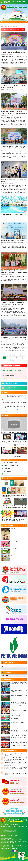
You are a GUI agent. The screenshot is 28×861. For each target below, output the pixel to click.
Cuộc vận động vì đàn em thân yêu (14, 24)
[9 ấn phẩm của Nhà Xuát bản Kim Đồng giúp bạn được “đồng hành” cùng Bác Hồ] (14, 487)
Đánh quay (13, 528)
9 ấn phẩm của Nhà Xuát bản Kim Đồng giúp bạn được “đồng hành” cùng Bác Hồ (14, 496)
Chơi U (12, 555)
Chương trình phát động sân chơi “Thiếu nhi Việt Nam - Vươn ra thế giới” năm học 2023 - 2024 (15, 758)
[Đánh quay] (5, 531)
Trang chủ (4, 24)
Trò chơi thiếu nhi (8, 525)
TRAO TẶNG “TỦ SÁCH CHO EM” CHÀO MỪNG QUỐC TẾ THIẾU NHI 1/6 (13, 86)
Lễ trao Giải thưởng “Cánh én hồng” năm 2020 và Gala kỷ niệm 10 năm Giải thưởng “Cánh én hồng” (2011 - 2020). (7, 520)
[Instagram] (17, 851)
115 (16, 357)
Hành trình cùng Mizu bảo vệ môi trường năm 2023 (13, 432)
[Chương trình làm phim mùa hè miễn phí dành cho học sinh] (14, 169)
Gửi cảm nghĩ (15, 668)
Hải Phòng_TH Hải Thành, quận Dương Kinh (20, 455)
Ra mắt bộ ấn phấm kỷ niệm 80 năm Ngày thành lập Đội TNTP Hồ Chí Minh (7, 507)
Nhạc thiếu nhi (7, 460)
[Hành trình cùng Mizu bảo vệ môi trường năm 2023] (14, 424)
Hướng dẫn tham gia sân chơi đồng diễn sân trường (15, 399)
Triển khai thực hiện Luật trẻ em (10, 373)
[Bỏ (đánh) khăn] (5, 544)
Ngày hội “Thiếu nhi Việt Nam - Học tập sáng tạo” (19, 723)
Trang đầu (6, 355)
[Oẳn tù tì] (5, 537)
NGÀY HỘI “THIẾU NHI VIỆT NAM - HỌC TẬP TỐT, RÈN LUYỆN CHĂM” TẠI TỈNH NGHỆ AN (19, 717)
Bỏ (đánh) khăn (14, 541)
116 (20, 357)
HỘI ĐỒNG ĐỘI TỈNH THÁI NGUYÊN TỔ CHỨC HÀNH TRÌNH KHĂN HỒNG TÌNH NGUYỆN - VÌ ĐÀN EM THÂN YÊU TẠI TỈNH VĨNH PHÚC (13, 303)
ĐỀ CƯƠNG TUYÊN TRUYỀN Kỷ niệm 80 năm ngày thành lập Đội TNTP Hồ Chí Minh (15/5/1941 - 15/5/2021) (15, 768)
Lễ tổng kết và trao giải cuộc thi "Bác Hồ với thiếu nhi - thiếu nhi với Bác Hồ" (20, 519)
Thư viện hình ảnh (8, 478)
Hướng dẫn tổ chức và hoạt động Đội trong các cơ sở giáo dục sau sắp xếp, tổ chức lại (15, 396)
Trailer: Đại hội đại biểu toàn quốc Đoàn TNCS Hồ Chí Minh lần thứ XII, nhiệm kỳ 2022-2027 (20, 443)
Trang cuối (14, 360)
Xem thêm (24, 392)
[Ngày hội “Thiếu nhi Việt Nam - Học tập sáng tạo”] (5, 725)
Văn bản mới (7, 392)
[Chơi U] (5, 557)
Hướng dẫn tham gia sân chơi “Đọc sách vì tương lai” (15, 407)
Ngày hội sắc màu (7, 378)
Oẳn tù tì (12, 535)
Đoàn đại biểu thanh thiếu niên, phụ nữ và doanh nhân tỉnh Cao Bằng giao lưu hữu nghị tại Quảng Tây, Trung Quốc (13, 338)
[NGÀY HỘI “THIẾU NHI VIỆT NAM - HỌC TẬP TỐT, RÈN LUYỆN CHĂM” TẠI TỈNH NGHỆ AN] (5, 718)
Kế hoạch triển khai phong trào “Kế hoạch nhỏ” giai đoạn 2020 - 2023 (15, 753)
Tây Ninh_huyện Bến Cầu (6, 455)
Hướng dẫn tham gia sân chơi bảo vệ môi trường (15, 402)
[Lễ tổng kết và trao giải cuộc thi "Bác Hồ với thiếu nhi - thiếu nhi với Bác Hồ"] (20, 513)
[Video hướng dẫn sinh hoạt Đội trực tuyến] (7, 436)
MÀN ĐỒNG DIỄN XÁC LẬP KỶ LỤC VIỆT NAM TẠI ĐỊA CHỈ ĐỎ (19, 696)
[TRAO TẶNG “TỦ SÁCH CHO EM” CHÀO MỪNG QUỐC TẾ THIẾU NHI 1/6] (14, 75)
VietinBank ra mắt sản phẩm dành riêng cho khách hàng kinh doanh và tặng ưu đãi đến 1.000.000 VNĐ (12, 241)
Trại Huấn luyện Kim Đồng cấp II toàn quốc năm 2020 (20, 506)
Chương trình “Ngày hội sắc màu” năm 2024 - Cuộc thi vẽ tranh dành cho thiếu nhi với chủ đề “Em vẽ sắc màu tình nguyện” (15, 763)
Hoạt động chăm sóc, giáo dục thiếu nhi (9, 26)
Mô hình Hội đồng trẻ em (8, 375)
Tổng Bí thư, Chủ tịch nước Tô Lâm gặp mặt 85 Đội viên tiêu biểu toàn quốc (19, 710)
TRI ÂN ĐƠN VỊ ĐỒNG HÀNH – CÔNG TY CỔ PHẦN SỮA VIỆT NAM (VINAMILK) (19, 690)
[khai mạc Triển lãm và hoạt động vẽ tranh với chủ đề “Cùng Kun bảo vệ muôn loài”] (5, 685)
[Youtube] (15, 851)
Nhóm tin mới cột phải (9, 679)
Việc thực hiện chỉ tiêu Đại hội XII (10, 368)
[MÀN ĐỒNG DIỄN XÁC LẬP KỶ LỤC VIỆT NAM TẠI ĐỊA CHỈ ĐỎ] (5, 698)
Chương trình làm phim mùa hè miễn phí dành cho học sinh (14, 180)
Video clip (6, 415)
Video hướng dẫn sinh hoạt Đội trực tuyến (7, 442)
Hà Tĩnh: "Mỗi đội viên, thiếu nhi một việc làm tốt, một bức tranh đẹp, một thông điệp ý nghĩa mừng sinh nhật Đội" (15, 772)
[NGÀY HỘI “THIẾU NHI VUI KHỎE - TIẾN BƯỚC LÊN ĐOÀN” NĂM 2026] (5, 738)
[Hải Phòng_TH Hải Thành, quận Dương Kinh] (20, 450)
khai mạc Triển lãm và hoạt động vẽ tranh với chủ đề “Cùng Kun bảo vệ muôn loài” (19, 684)
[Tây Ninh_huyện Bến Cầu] (7, 450)
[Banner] (14, 12)
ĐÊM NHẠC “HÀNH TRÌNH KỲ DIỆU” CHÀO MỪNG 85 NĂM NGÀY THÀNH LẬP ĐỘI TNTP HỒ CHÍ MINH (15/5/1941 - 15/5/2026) (19, 730)
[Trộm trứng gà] (5, 551)
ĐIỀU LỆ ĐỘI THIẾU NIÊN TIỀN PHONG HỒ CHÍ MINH (15, 411)
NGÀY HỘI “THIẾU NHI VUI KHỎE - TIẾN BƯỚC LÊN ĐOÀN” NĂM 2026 (19, 736)
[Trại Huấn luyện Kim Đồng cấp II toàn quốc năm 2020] (20, 501)
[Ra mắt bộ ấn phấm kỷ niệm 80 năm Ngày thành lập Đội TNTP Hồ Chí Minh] (7, 501)
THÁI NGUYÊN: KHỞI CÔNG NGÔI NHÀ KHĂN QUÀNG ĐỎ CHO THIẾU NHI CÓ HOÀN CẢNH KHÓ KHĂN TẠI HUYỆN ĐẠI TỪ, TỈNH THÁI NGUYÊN (14, 112)
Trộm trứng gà (14, 548)
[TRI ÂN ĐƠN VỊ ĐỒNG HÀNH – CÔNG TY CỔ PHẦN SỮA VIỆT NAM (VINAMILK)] (5, 691)
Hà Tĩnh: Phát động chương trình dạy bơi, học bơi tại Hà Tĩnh (13, 215)
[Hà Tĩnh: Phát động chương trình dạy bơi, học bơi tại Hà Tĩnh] (14, 204)
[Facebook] (13, 851)
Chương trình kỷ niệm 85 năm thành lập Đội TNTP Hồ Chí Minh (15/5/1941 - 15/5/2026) (19, 704)
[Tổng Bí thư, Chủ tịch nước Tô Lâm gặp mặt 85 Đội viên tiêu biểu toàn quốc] (5, 711)
